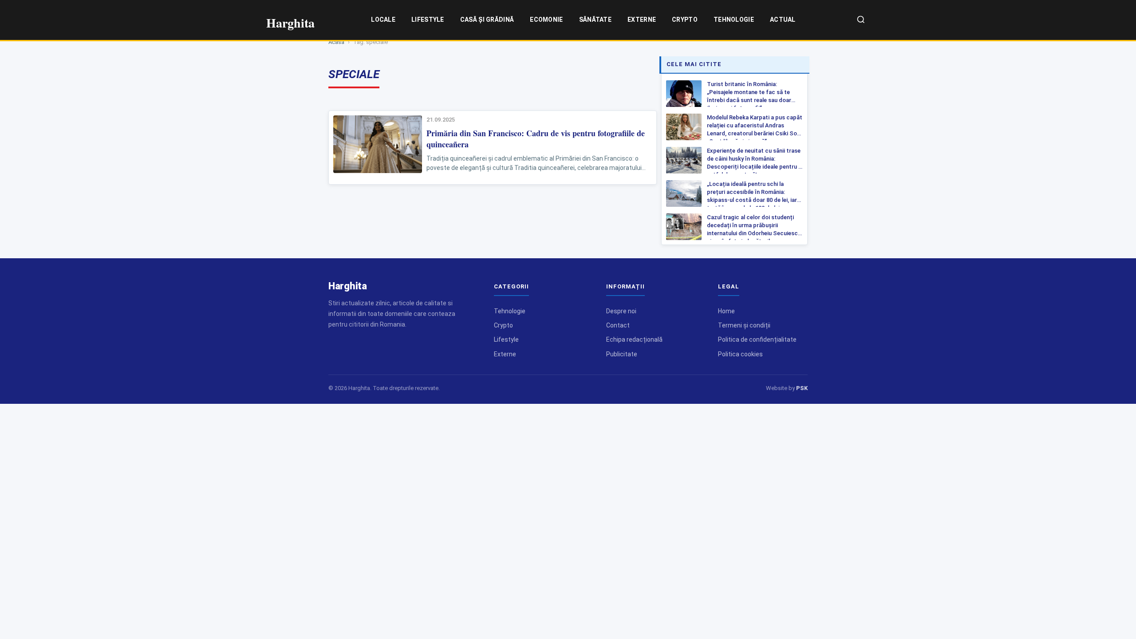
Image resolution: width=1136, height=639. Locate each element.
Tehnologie (734, 19)
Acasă (336, 42)
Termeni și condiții (744, 325)
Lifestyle (427, 19)
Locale (383, 19)
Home (726, 311)
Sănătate (595, 19)
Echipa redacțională (634, 339)
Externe (641, 19)
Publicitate (621, 354)
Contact (618, 325)
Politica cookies (740, 354)
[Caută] (861, 20)
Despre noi (621, 311)
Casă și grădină (487, 19)
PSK (802, 388)
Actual (783, 19)
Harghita (347, 286)
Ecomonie (546, 19)
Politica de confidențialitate (757, 339)
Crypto (685, 19)
